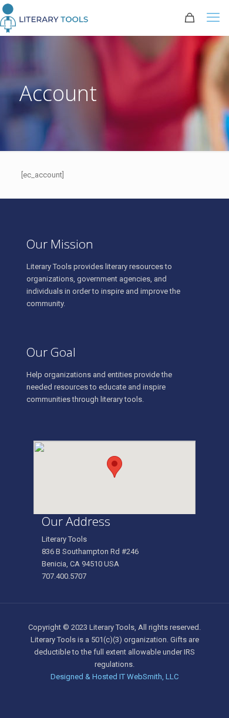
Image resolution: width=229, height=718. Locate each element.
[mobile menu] (213, 18)
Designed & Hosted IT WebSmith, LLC (114, 676)
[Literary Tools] (54, 17)
